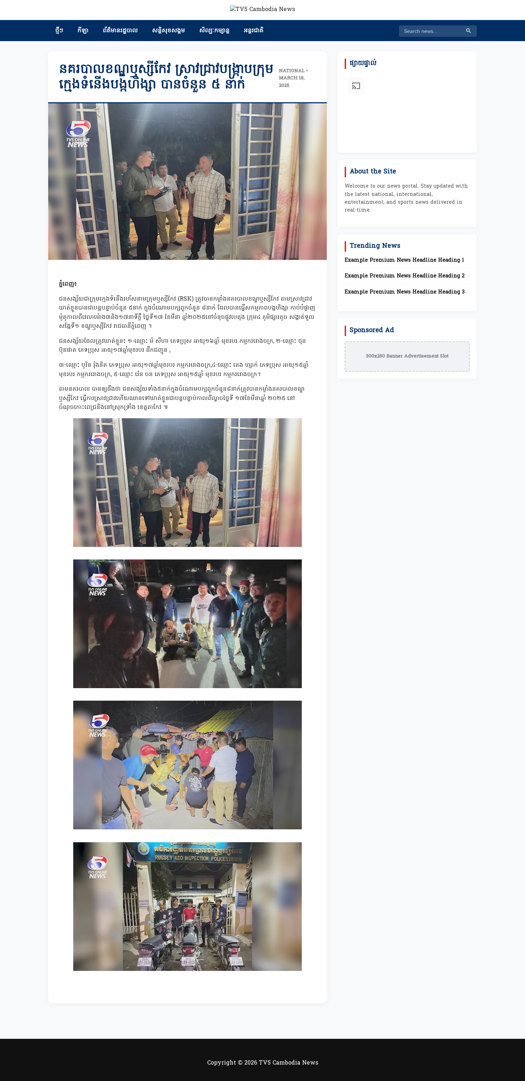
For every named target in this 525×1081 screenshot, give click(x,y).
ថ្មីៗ (59, 30)
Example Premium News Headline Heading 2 (405, 276)
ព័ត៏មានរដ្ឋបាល (120, 30)
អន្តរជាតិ (254, 30)
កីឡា (83, 30)
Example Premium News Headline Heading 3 (405, 292)
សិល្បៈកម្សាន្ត (214, 30)
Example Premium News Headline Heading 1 (404, 260)
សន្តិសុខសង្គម (168, 30)
